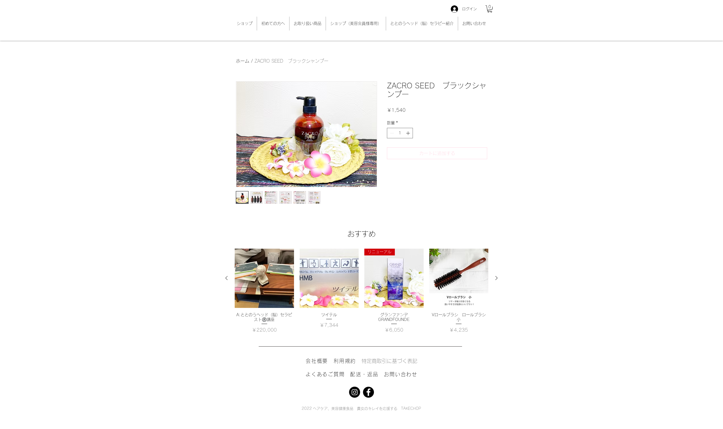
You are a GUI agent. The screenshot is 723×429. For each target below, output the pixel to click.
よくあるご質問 (328, 374)
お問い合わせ (400, 374)
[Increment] (408, 133)
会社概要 (317, 361)
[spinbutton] (400, 133)
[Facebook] (368, 392)
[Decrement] (391, 133)
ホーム (242, 61)
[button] (489, 8)
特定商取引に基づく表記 (392, 361)
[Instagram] (354, 392)
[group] (361, 290)
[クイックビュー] (264, 278)
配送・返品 (364, 374)
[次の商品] (496, 278)
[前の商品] (226, 278)
